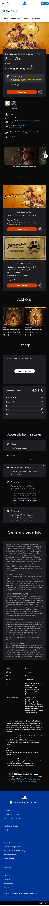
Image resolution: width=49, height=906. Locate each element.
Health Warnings (11, 750)
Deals (26, 18)
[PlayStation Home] (24, 3)
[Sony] (43, 905)
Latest (5, 18)
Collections (15, 18)
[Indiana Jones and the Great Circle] (20, 156)
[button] (16, 127)
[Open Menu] (2, 3)
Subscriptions (36, 18)
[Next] (46, 156)
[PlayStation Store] (11, 11)
